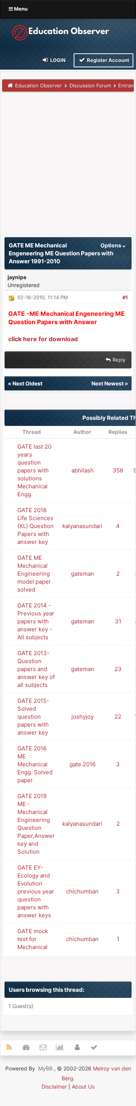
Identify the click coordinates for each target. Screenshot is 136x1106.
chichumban (82, 891)
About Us (83, 1086)
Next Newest (107, 383)
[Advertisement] (68, 167)
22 (117, 716)
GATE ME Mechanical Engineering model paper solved (34, 573)
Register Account (107, 60)
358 (118, 470)
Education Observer (38, 85)
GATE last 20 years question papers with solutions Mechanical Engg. (34, 470)
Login (57, 60)
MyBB (45, 1068)
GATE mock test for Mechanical (32, 939)
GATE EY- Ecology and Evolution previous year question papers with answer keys (35, 891)
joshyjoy (82, 716)
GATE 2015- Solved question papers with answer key (33, 716)
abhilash (82, 470)
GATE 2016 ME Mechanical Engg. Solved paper (35, 764)
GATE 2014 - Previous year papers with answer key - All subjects (35, 621)
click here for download (43, 339)
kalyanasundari (82, 526)
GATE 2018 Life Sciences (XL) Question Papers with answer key (35, 525)
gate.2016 (83, 764)
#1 (125, 297)
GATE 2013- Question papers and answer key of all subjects (36, 668)
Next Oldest (27, 383)
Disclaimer (54, 1086)
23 (118, 669)
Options (111, 245)
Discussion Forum (90, 85)
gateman (82, 573)
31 (118, 621)
